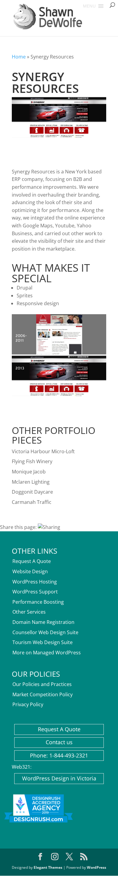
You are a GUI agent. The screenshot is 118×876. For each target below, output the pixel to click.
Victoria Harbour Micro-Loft (43, 451)
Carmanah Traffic (31, 502)
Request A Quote (31, 561)
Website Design (30, 571)
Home (19, 56)
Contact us (59, 742)
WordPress (96, 867)
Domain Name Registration (43, 622)
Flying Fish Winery (32, 461)
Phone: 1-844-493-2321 (59, 755)
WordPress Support (35, 591)
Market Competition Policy (42, 694)
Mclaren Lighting (31, 482)
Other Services (29, 612)
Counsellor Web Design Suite (45, 632)
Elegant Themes (48, 867)
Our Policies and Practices (42, 684)
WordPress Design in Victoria (59, 778)
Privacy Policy (27, 704)
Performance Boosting (38, 602)
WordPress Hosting (34, 581)
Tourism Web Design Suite (42, 642)
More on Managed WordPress (46, 652)
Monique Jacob (29, 471)
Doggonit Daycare (32, 492)
